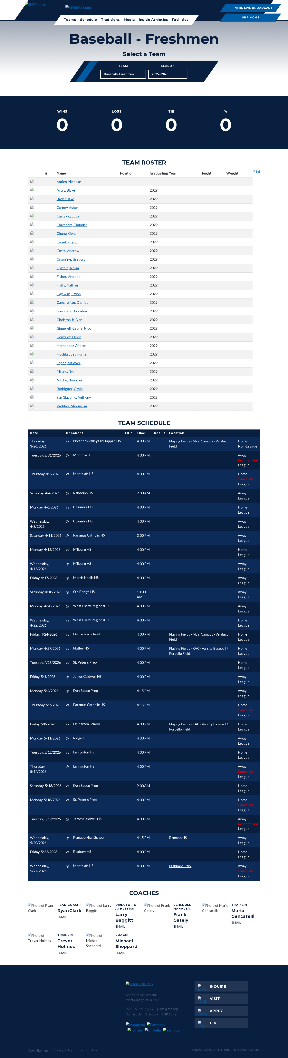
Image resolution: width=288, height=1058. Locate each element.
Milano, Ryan (66, 371)
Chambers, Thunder (72, 225)
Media (129, 20)
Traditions (110, 20)
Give (214, 1023)
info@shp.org (168, 1009)
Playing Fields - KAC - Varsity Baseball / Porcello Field (198, 651)
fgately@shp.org (186, 926)
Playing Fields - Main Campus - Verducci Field (199, 443)
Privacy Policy (62, 1050)
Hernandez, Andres (71, 345)
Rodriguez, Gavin (70, 389)
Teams (70, 20)
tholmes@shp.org (70, 952)
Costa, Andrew (68, 250)
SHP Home (250, 17)
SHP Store (169, 1014)
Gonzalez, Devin (69, 337)
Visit (215, 999)
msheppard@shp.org (128, 952)
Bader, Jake (65, 199)
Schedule (88, 20)
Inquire (218, 986)
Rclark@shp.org (69, 916)
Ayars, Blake (66, 190)
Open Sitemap (38, 1050)
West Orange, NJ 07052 (142, 1000)
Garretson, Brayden (72, 311)
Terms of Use (88, 1050)
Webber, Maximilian (72, 406)
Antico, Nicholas (69, 181)
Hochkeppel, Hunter (72, 354)
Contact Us (133, 1014)
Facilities (180, 20)
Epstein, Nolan (68, 268)
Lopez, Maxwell (69, 363)
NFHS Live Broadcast (254, 8)
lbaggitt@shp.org (128, 926)
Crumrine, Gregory (71, 259)
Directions (151, 1014)
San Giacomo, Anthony (74, 397)
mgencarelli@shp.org (244, 922)
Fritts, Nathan (67, 285)
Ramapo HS (178, 837)
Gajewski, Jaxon (69, 294)
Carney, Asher (67, 207)
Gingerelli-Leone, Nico (74, 328)
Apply (216, 1011)
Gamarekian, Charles (72, 302)
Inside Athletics (153, 20)
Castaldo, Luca (68, 216)
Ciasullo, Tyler (67, 242)
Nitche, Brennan (69, 380)
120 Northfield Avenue (141, 995)
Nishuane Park (180, 866)
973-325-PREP (136, 1009)
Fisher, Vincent (68, 276)
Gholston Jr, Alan (69, 319)
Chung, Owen (67, 233)
